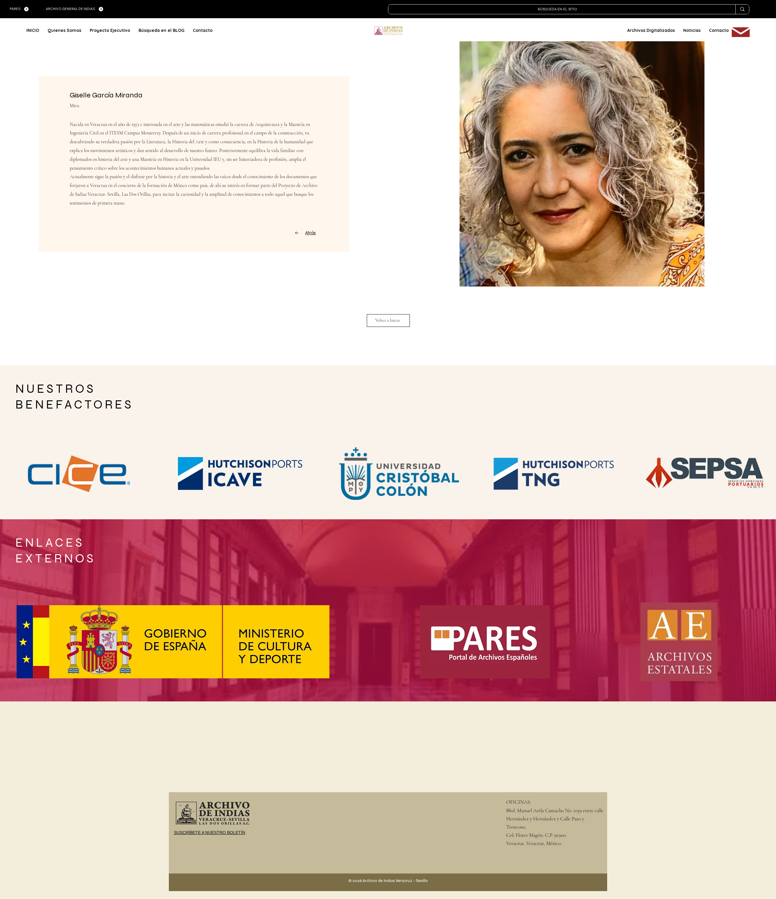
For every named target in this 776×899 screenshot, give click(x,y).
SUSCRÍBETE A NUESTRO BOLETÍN (209, 832)
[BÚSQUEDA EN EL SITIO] (742, 9)
